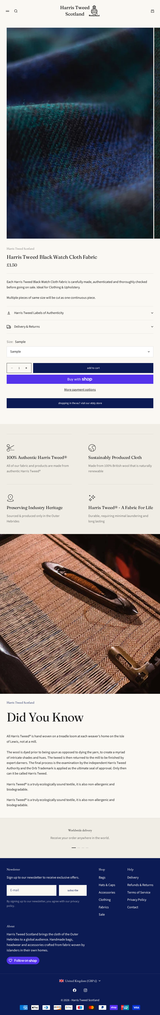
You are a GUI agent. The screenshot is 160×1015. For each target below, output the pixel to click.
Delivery (133, 877)
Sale (102, 914)
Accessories (107, 892)
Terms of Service (138, 892)
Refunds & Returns (140, 885)
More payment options (80, 389)
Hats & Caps (107, 885)
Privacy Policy (136, 899)
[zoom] (143, 228)
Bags (102, 877)
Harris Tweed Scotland (20, 248)
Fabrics (104, 907)
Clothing (105, 899)
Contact (132, 907)
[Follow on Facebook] (74, 990)
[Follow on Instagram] (85, 990)
